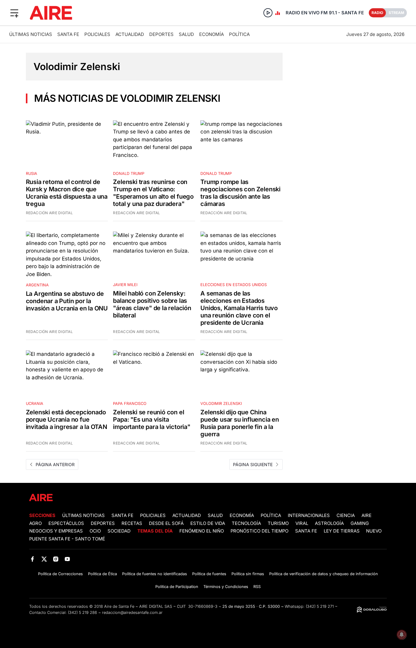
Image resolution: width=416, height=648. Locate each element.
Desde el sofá (166, 523)
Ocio (95, 531)
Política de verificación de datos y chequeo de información (323, 574)
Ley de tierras (342, 531)
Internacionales (309, 515)
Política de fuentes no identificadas (154, 574)
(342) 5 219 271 (320, 606)
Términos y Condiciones (225, 586)
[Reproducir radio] (268, 12)
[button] (14, 13)
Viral (301, 523)
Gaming (360, 523)
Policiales (97, 34)
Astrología (329, 523)
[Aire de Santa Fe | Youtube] (67, 559)
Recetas (132, 523)
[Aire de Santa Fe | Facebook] (32, 559)
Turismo (278, 523)
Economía (211, 34)
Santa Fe (68, 34)
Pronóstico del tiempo (259, 531)
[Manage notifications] (402, 634)
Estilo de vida (207, 523)
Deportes (161, 34)
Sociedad (119, 531)
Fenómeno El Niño (201, 531)
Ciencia (346, 515)
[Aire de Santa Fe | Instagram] (56, 559)
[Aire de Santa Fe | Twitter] (44, 559)
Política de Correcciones (60, 574)
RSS (257, 586)
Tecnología (246, 523)
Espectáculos (66, 523)
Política (239, 34)
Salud (186, 34)
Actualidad (129, 34)
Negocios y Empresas (56, 531)
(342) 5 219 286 (82, 612)
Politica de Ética (102, 574)
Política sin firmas (247, 574)
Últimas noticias (30, 34)
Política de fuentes (209, 574)
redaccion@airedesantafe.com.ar (132, 612)
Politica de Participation (176, 586)
